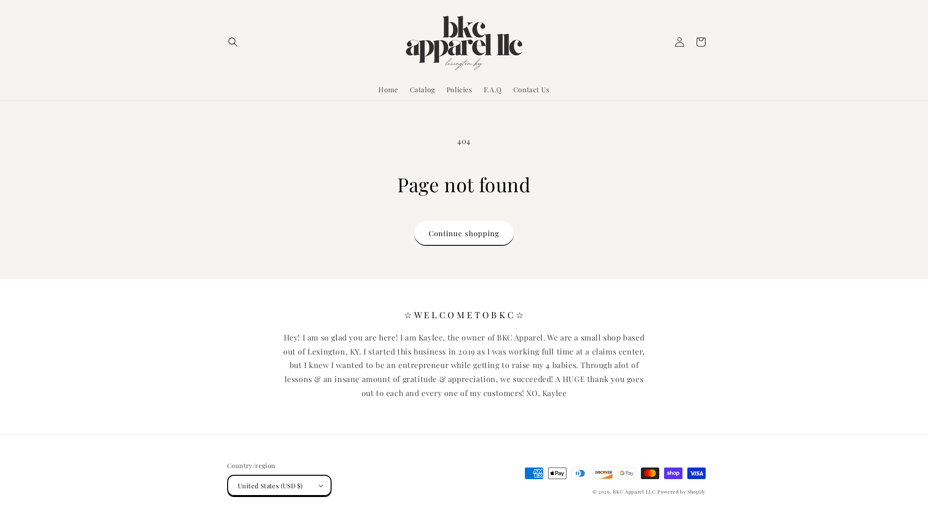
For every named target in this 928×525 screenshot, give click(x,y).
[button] (233, 42)
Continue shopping (464, 233)
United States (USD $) (270, 486)
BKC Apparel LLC (634, 491)
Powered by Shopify (681, 491)
